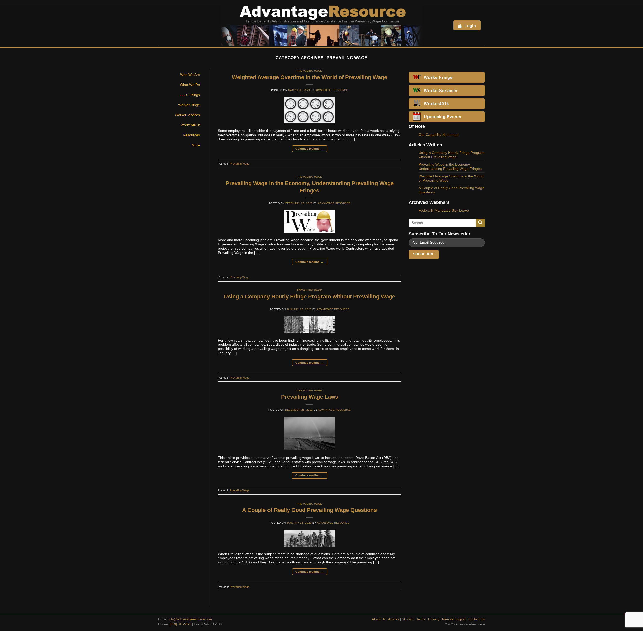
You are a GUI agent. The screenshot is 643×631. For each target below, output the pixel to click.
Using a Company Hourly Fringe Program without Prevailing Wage (309, 296)
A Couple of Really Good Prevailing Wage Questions (309, 510)
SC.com (408, 619)
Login (470, 26)
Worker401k (190, 125)
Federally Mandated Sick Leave (444, 210)
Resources (191, 135)
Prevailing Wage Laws (309, 397)
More (196, 145)
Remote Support (454, 619)
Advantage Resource (331, 90)
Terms (420, 619)
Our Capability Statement (439, 134)
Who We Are (190, 75)
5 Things (193, 95)
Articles (393, 619)
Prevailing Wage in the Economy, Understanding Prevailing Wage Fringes (450, 166)
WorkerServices (187, 115)
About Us (379, 619)
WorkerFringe (189, 105)
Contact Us (476, 619)
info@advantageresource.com (190, 619)
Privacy (433, 619)
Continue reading (309, 148)
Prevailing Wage (309, 70)
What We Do (190, 85)
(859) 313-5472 (180, 624)
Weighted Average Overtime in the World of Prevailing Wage (309, 77)
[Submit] (480, 223)
